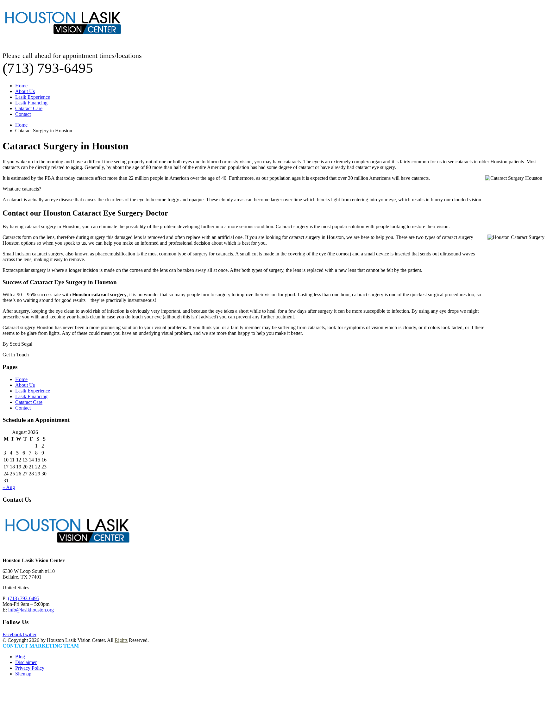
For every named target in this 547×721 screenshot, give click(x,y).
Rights (121, 640)
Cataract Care (28, 108)
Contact (23, 114)
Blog (20, 656)
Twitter (29, 634)
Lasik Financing (31, 102)
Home (21, 85)
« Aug (9, 487)
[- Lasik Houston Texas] (63, 40)
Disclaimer (26, 662)
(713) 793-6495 (23, 598)
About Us (25, 91)
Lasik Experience (32, 97)
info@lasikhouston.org (31, 609)
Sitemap (23, 673)
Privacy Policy (29, 668)
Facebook (12, 634)
